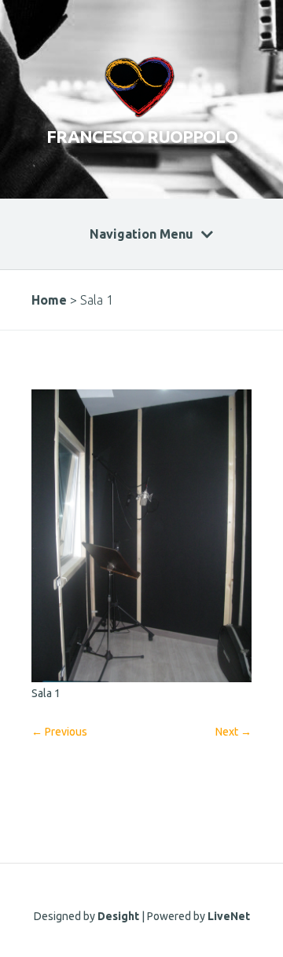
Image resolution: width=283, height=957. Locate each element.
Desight (118, 916)
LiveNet (229, 916)
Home (49, 300)
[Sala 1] (141, 678)
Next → (233, 731)
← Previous (59, 731)
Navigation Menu (141, 234)
